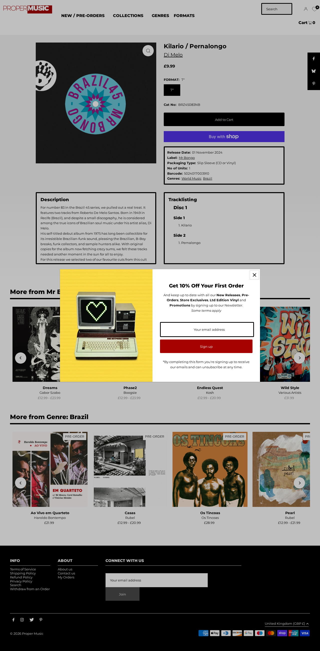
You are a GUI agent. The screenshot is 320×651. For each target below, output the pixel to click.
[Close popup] (254, 274)
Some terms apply (206, 310)
